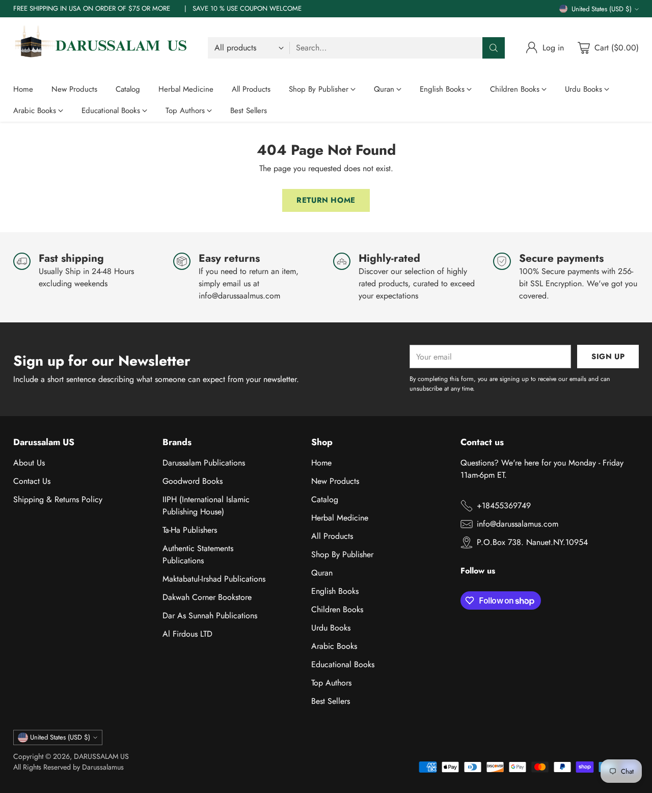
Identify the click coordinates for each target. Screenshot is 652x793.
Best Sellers (330, 701)
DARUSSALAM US (101, 756)
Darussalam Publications (203, 463)
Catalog (324, 499)
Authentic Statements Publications (197, 554)
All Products (332, 536)
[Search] (493, 48)
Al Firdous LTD (187, 634)
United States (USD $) (602, 9)
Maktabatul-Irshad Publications (213, 579)
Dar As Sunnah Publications (209, 615)
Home (321, 463)
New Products (335, 481)
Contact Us (31, 481)
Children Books (337, 609)
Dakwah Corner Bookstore (207, 597)
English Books (335, 591)
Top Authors (331, 683)
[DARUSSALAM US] (102, 47)
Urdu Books (330, 628)
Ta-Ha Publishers (189, 530)
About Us (29, 463)
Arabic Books (334, 646)
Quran (322, 573)
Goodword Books (192, 481)
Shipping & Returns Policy (57, 499)
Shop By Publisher (342, 554)
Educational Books (342, 664)
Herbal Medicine (339, 518)
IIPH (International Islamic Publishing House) (206, 505)
